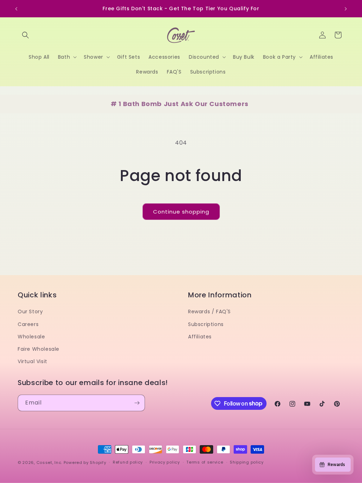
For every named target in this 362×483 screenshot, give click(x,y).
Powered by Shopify (85, 462)
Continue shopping (181, 211)
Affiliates (200, 336)
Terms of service (204, 462)
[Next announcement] (345, 9)
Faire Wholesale (38, 349)
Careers (28, 324)
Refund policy (128, 462)
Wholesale (31, 336)
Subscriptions (206, 324)
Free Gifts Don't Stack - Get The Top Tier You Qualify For (181, 8)
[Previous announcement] (16, 9)
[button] (25, 35)
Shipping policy (247, 462)
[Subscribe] (137, 403)
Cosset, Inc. (49, 462)
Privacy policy (165, 462)
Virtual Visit (32, 361)
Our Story (30, 311)
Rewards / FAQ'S (209, 311)
